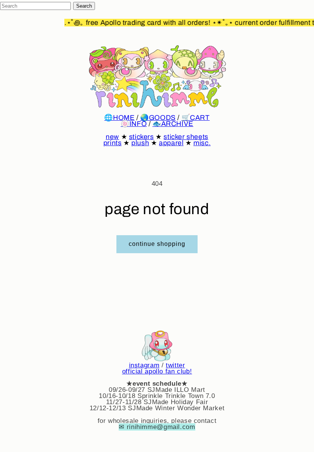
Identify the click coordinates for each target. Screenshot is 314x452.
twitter (175, 365)
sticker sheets (186, 137)
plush (140, 143)
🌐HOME (119, 117)
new (112, 137)
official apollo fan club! (157, 371)
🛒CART (196, 117)
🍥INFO (134, 124)
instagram (144, 365)
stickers (141, 137)
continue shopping (157, 244)
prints (112, 143)
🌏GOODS (158, 117)
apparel (171, 143)
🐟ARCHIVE (172, 124)
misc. (202, 143)
